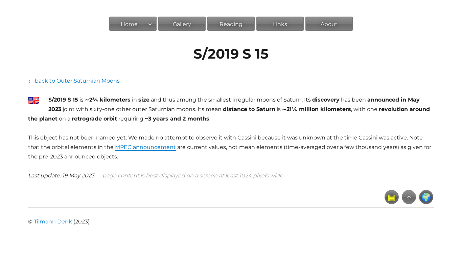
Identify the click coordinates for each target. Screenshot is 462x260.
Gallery (182, 24)
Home (129, 24)
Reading (231, 24)
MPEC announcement (145, 147)
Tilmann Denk (53, 221)
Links (280, 24)
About (329, 24)
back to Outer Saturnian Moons (77, 81)
